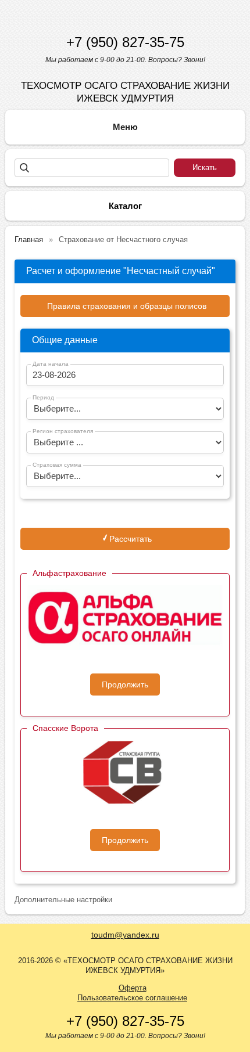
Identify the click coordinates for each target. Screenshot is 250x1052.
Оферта (133, 987)
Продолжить (125, 684)
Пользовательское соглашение (132, 997)
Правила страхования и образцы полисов (126, 306)
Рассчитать (129, 538)
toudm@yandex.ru (125, 934)
